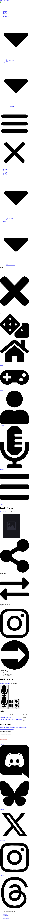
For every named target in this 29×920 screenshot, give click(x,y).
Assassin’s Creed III (4, 727)
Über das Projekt (10, 60)
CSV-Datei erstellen (10, 106)
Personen (5, 13)
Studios (4, 15)
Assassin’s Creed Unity (6, 717)
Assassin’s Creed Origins (16, 727)
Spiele (4, 12)
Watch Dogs (11, 729)
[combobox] (7, 269)
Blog (7, 61)
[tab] (4, 697)
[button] (14, 138)
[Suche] (0, 313)
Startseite (5, 11)
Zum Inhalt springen (5, 0)
